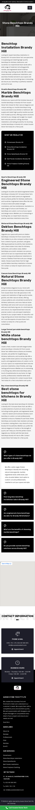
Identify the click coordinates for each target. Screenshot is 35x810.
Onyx (4, 740)
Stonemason (7, 755)
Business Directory (22, 803)
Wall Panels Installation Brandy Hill (18, 159)
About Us (6, 731)
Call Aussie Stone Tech (18, 808)
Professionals (7, 737)
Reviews (5, 734)
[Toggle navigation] (30, 7)
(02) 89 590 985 (10, 782)
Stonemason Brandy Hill (15, 142)
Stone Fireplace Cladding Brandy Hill (18, 165)
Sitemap (12, 803)
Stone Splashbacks (9, 761)
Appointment (19, 649)
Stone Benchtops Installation (12, 758)
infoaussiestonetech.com (14, 790)
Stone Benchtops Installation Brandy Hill (17, 148)
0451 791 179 (10, 786)
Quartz (5, 746)
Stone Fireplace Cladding (11, 767)
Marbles (6, 743)
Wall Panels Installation (11, 764)
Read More (6, 722)
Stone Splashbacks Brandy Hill (17, 154)
